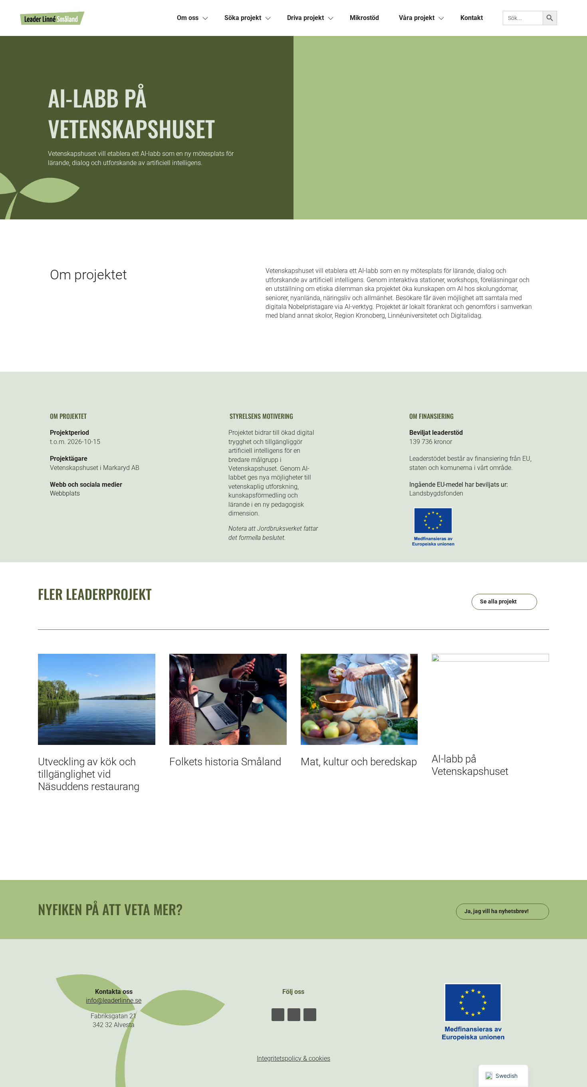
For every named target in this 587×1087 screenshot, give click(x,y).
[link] (93, 18)
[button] (278, 1014)
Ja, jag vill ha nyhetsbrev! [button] (496, 911)
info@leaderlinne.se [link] (113, 1000)
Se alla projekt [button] (498, 601)
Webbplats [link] (65, 493)
